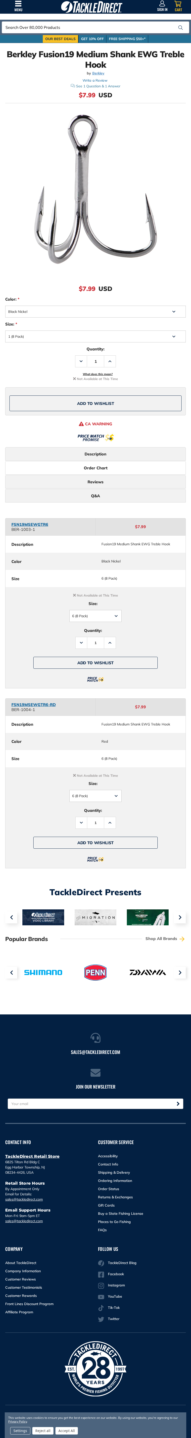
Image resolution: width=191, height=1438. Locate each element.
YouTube (115, 1296)
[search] (180, 27)
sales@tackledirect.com (24, 1199)
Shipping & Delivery (114, 1172)
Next (180, 917)
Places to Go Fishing (114, 1221)
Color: (12, 299)
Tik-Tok (114, 1307)
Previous (11, 917)
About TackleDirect (20, 1263)
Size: (11, 324)
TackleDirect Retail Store (32, 1156)
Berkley (98, 73)
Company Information (23, 1271)
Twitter (113, 1319)
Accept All (66, 1430)
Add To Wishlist (95, 403)
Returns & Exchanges (115, 1197)
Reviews (95, 481)
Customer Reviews (20, 1279)
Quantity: (95, 348)
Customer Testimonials (23, 1287)
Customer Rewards (21, 1295)
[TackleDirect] (92, 7)
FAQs (102, 1230)
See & (98, 86)
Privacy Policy (17, 1421)
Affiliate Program (19, 1312)
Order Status (108, 1189)
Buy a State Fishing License (120, 1213)
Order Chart (95, 467)
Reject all (42, 1430)
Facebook (116, 1274)
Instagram (116, 1285)
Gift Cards (106, 1205)
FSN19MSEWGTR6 (29, 524)
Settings (20, 1430)
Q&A (95, 495)
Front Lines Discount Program (29, 1304)
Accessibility (108, 1156)
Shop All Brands (161, 938)
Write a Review (95, 80)
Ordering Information (115, 1180)
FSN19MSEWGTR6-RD (33, 704)
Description (95, 453)
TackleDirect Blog (122, 1263)
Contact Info (108, 1164)
